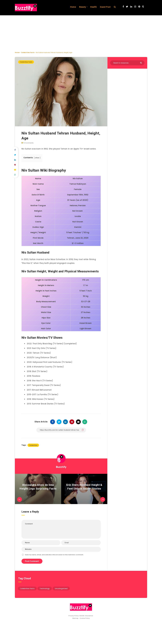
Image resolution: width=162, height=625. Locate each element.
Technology (45, 588)
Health (93, 7)
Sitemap (75, 618)
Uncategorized (61, 588)
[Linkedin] (131, 7)
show (37, 158)
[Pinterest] (139, 7)
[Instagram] (135, 7)
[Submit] (141, 62)
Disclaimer (89, 616)
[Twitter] (127, 7)
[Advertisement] (66, 31)
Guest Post (105, 7)
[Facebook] (123, 7)
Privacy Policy (74, 616)
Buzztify (61, 467)
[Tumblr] (143, 7)
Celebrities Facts (27, 52)
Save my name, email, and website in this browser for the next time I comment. (54, 555)
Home (73, 7)
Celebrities (33, 445)
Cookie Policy (85, 618)
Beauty (82, 7)
